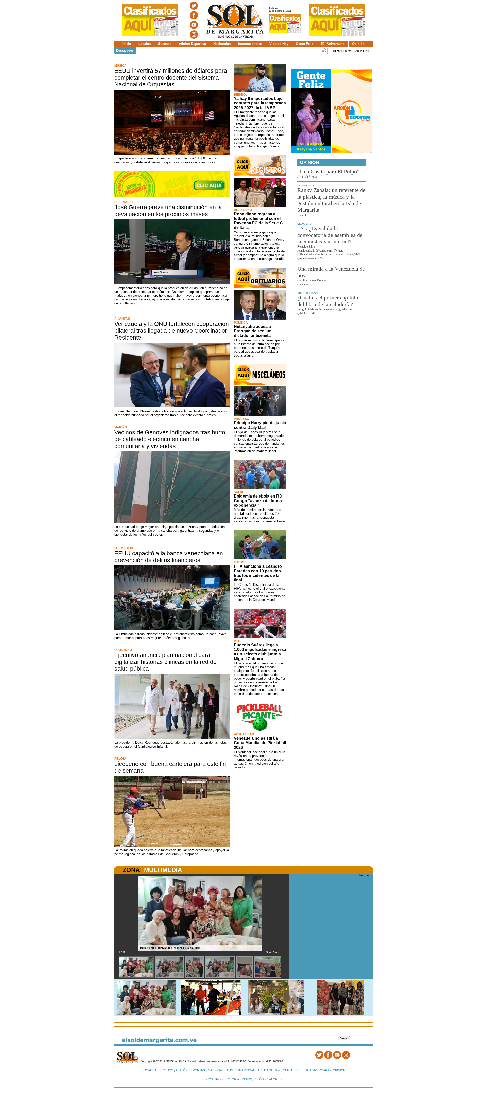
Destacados (125, 50)
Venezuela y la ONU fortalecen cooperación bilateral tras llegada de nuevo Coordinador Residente (171, 331)
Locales (144, 44)
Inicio (126, 44)
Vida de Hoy (278, 44)
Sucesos (164, 44)
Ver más (364, 875)
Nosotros (214, 1079)
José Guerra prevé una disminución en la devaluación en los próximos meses (168, 210)
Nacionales (222, 44)
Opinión (358, 44)
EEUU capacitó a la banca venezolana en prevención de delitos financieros (168, 556)
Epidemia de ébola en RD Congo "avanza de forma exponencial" (258, 500)
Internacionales (250, 44)
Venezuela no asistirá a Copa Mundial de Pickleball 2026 (260, 743)
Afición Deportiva (192, 44)
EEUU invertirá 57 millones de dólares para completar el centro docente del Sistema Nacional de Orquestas (170, 77)
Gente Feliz (305, 44)
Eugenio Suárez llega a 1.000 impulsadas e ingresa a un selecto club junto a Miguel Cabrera (260, 652)
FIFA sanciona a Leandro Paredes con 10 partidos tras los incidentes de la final (258, 573)
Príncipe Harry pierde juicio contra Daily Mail (260, 425)
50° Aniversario (333, 44)
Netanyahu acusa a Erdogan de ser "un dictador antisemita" (253, 331)
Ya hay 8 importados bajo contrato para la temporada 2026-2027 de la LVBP (260, 103)
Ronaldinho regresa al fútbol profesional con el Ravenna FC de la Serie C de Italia (258, 221)
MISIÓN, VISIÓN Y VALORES (261, 1079)
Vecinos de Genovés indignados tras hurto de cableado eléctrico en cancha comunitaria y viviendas (169, 439)
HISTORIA (232, 1079)
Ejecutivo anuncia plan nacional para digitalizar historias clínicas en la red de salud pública (165, 662)
